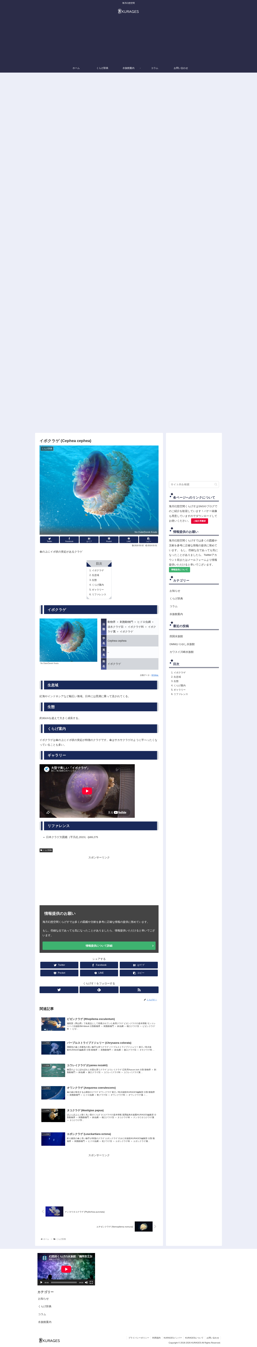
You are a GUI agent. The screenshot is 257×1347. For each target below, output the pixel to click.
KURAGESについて (194, 1338)
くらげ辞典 (47, 850)
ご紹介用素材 (199, 521)
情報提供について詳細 (99, 945)
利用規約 (156, 1338)
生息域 (95, 575)
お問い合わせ (213, 1338)
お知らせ (175, 590)
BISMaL (155, 675)
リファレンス (99, 594)
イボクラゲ (98, 570)
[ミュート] (86, 1282)
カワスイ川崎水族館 (182, 651)
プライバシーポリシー (138, 1338)
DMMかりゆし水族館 (182, 644)
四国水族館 (176, 636)
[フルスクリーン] (91, 1282)
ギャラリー (98, 589)
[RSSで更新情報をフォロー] (139, 989)
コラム (174, 606)
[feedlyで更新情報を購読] (99, 989)
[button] (215, 484)
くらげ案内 (98, 584)
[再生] (41, 1282)
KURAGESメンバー (173, 1338)
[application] (66, 1269)
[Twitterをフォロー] (59, 989)
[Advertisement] (128, 41)
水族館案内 (176, 614)
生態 (94, 580)
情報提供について (179, 569)
